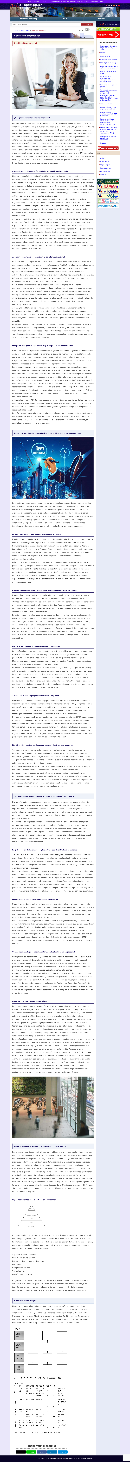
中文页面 (103, 175)
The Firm (101, 19)
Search (88, 24)
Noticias (103, 143)
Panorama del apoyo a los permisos (108, 85)
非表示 (101, 1)
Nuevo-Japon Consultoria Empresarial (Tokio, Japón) (108, 47)
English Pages (104, 161)
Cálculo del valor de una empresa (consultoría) (108, 108)
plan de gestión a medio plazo (108, 72)
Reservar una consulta (109, 148)
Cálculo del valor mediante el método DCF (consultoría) (108, 114)
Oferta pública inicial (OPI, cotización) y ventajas (109, 67)
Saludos (103, 53)
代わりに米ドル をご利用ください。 (90, 1)
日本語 (102, 158)
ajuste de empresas (106, 104)
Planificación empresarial (108, 59)
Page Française (105, 165)
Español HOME (25, 30)
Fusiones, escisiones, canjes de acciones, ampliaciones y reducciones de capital (107, 121)
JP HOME (15, 30)
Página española (105, 168)
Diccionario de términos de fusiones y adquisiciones (108, 138)
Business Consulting (28, 19)
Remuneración (105, 56)
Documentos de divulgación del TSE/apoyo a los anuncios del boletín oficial (108, 78)
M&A (65, 19)
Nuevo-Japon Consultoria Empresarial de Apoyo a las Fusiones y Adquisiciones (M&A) (108, 130)
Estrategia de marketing (108, 63)
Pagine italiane (105, 171)
